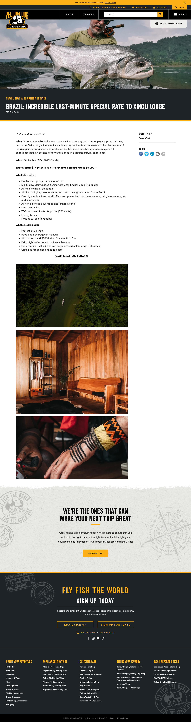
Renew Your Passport (89, 689)
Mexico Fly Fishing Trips (54, 681)
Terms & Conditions (106, 718)
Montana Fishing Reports (165, 670)
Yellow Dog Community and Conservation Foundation (129, 679)
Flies (8, 681)
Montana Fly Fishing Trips (54, 685)
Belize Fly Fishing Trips (53, 678)
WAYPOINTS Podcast (163, 678)
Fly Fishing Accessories (16, 700)
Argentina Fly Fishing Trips (55, 670)
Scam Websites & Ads (89, 697)
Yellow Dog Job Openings (128, 687)
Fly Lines (10, 674)
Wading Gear (12, 685)
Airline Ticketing (87, 666)
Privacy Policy (122, 718)
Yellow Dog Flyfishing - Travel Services (130, 668)
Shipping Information (89, 681)
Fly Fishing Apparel (14, 693)
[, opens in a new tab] (141, 154)
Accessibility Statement (90, 700)
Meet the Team (123, 684)
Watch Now (110, 3)
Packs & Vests (12, 689)
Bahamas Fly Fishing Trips (55, 674)
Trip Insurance (86, 685)
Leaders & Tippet (13, 678)
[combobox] (131, 14)
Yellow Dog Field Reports (165, 681)
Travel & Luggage (14, 697)
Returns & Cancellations (91, 674)
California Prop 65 (88, 693)
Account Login (86, 670)
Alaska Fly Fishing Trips (53, 666)
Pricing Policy (86, 678)
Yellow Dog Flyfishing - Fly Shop (131, 673)
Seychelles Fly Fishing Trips (55, 689)
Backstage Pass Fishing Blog (167, 666)
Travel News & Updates (164, 674)
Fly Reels (10, 670)
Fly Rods (10, 666)
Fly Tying (10, 704)
